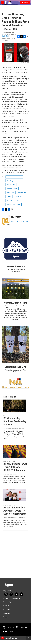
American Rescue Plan (13, 204)
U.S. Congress (11, 181)
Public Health (11, 184)
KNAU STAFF (5, 36)
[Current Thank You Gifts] (15, 344)
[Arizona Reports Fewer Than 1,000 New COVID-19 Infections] (14, 451)
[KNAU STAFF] (5, 220)
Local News (10, 192)
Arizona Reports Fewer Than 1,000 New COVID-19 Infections (15, 467)
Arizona (22, 181)
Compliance (6, 613)
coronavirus (18, 196)
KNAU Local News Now (15, 266)
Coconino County (12, 188)
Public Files (6, 605)
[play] (3, 638)
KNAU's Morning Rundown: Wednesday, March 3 (14, 421)
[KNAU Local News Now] (15, 249)
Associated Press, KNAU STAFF (10, 428)
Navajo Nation (22, 192)
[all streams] (28, 638)
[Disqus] (15, 554)
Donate (25, 2)
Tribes (9, 196)
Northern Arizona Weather (15, 302)
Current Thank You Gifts (15, 367)
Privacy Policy (7, 602)
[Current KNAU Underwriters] (15, 383)
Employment (6, 609)
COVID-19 (10, 200)
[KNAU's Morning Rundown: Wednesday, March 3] (14, 406)
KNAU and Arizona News (14, 177)
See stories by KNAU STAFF (19, 221)
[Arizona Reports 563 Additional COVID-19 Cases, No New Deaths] (14, 495)
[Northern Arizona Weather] (15, 288)
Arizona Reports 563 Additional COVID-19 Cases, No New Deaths (15, 510)
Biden (18, 200)
